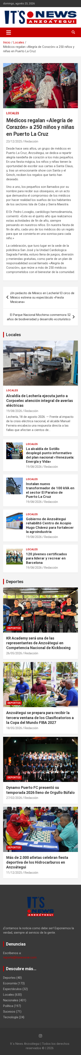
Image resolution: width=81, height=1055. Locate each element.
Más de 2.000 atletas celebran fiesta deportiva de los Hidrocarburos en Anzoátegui (37, 862)
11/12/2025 (14, 872)
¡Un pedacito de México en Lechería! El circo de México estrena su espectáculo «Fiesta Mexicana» (42, 297)
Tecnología (10, 1017)
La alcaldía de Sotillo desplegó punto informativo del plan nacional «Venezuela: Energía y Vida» (50, 455)
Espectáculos (12, 989)
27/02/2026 (14, 798)
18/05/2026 (14, 728)
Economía (10, 983)
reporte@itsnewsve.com (20, 957)
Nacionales (10, 1000)
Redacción (31, 141)
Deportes (14, 581)
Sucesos (9, 1011)
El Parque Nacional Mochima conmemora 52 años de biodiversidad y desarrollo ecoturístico (39, 317)
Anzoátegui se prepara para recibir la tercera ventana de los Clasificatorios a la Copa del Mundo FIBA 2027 (40, 718)
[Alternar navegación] (8, 32)
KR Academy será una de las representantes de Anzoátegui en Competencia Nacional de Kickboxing (38, 643)
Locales (12, 113)
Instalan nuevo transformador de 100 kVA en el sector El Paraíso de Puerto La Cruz (50, 490)
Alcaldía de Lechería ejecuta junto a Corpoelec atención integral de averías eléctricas (39, 401)
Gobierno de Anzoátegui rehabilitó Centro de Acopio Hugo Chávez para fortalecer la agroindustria (50, 525)
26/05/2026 (14, 653)
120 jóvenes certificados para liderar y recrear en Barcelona (46, 558)
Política (8, 1006)
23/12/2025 (14, 141)
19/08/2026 (14, 411)
